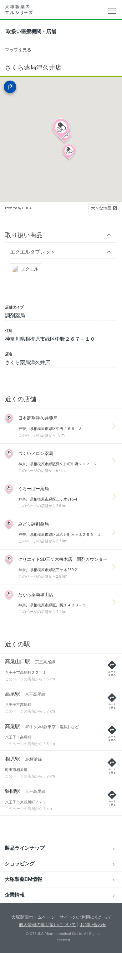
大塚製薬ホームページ (33, 917)
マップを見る (18, 49)
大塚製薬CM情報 (23, 879)
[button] (61, 235)
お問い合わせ (93, 924)
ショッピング (20, 864)
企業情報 (15, 895)
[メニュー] (112, 11)
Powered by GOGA (18, 208)
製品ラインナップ (25, 848)
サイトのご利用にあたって (85, 917)
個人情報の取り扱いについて (47, 924)
